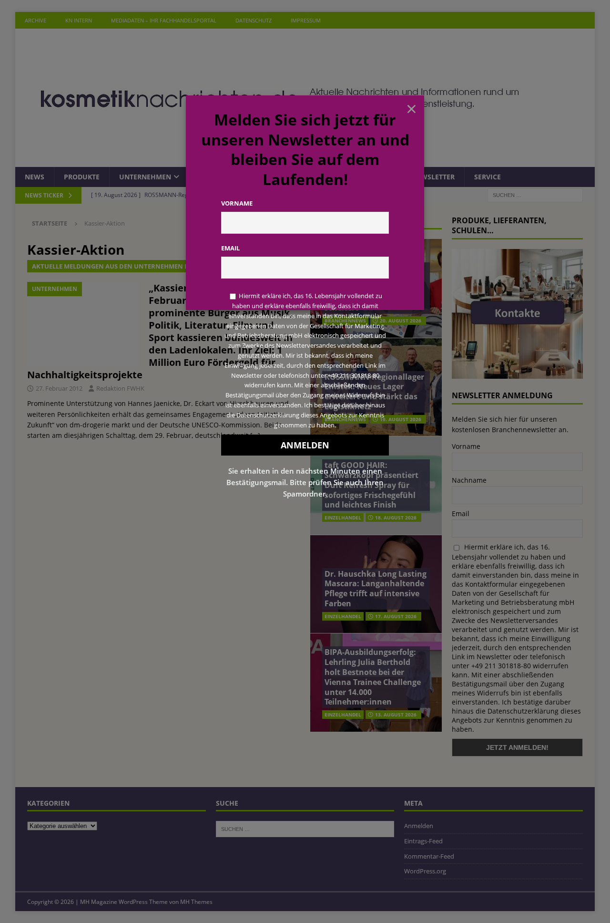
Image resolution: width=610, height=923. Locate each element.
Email (230, 248)
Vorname (237, 203)
